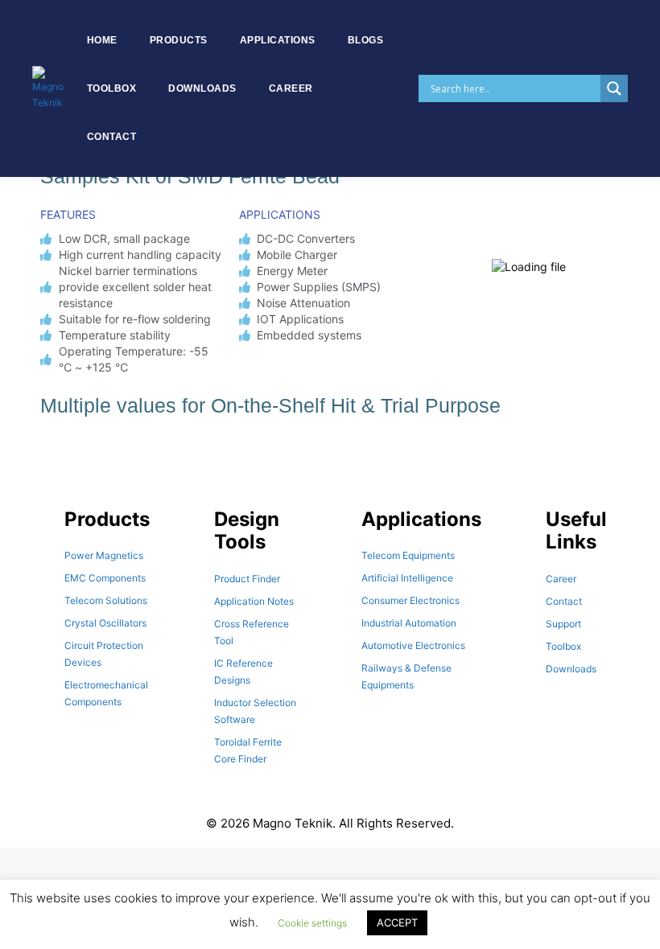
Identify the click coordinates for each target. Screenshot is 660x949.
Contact (112, 136)
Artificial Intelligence (407, 578)
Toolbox (112, 88)
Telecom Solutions (105, 600)
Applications (278, 40)
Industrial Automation (408, 623)
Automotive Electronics (413, 645)
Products (179, 40)
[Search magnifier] (614, 88)
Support (563, 624)
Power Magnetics (103, 555)
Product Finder (247, 579)
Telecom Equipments (408, 555)
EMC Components (105, 578)
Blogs (366, 40)
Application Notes (254, 601)
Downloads (202, 88)
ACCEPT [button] (397, 922)
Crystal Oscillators (105, 623)
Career (291, 88)
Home (102, 40)
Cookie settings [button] (312, 923)
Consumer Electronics (410, 600)
